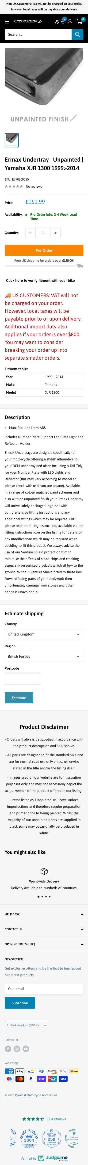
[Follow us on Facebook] (8, 1049)
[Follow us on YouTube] (26, 1049)
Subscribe (20, 1003)
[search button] (77, 34)
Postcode (12, 668)
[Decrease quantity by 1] (30, 233)
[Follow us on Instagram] (17, 1049)
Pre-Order (44, 250)
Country (11, 624)
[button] (59, 21)
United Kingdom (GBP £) (23, 1025)
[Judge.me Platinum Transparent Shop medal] (66, 1138)
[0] (79, 21)
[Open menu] (7, 21)
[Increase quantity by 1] (55, 233)
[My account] (70, 21)
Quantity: (12, 233)
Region (10, 646)
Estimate (19, 698)
